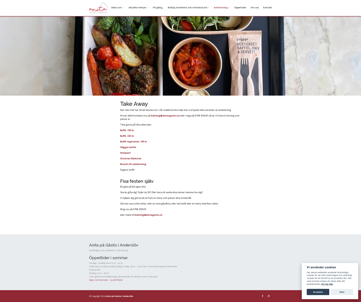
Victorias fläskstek (130, 158)
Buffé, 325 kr (127, 135)
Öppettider (240, 7)
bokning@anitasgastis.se (165, 115)
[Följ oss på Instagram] (268, 296)
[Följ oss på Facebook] (262, 296)
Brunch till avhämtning (133, 164)
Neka (342, 292)
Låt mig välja (327, 284)
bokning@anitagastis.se (148, 214)
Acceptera (318, 292)
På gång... (158, 7)
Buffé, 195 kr (127, 130)
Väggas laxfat (128, 147)
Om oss (254, 7)
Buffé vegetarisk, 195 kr (133, 141)
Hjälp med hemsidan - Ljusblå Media (106, 280)
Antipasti (125, 152)
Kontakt (267, 7)
